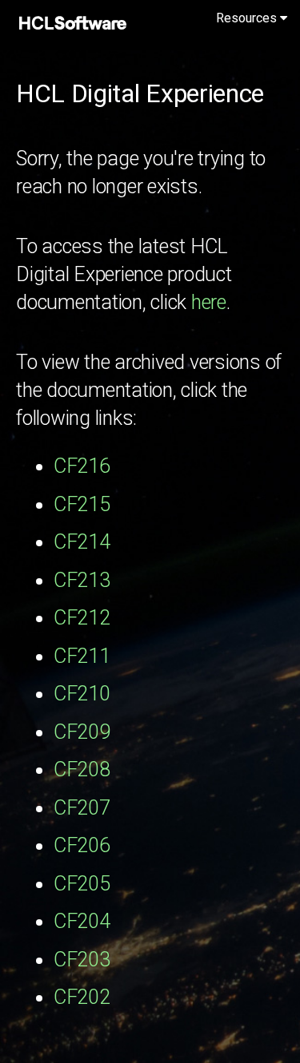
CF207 (82, 807)
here (208, 302)
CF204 (82, 921)
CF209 (82, 732)
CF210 (82, 693)
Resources (248, 18)
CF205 (82, 883)
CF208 (82, 769)
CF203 (82, 959)
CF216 (82, 466)
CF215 (82, 504)
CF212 (82, 617)
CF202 (82, 997)
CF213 (82, 580)
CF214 (82, 541)
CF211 (82, 656)
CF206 (82, 845)
